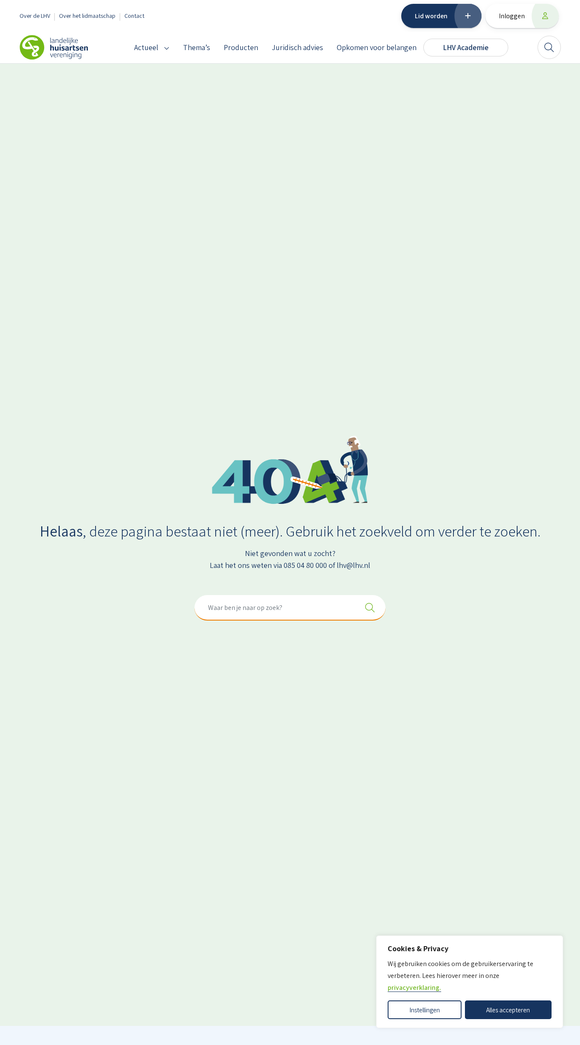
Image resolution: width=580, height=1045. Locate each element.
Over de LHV (35, 15)
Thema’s (196, 47)
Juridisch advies (297, 47)
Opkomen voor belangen (377, 47)
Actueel (146, 47)
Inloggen (512, 15)
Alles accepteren (508, 1010)
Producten (241, 47)
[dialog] (469, 981)
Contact (134, 15)
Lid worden (431, 15)
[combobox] (290, 608)
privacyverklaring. (414, 987)
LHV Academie (466, 47)
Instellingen (424, 1010)
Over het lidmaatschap (87, 15)
